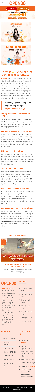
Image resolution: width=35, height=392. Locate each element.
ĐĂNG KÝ (11, 8)
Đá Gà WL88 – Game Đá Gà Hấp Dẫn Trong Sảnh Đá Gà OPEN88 (17, 265)
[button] (2, 3)
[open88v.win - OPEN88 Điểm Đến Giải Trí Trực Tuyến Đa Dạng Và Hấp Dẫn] (17, 3)
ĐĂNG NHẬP (23, 8)
